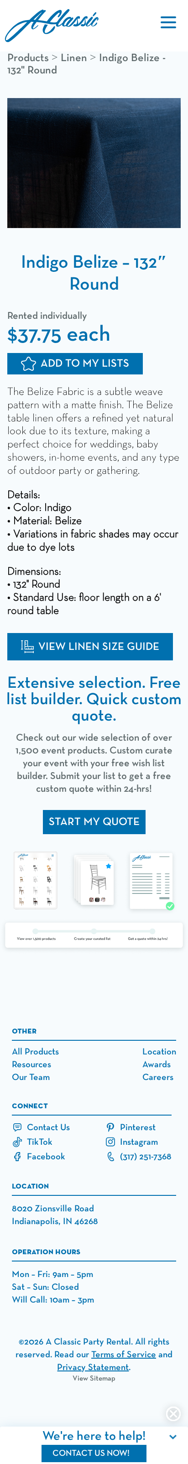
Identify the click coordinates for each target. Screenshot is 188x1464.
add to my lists (85, 363)
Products (28, 57)
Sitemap (102, 1378)
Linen (74, 57)
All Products (35, 1051)
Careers (157, 1077)
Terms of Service (123, 1354)
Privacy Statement (93, 1367)
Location (159, 1051)
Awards (156, 1064)
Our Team (31, 1077)
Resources (31, 1064)
